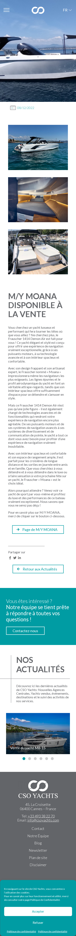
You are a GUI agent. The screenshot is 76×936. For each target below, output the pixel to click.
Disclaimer (38, 864)
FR (65, 10)
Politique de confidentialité (21, 931)
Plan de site (38, 857)
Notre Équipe (38, 836)
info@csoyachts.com (43, 820)
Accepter (38, 911)
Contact (38, 828)
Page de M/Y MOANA (39, 529)
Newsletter (38, 850)
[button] (24, 758)
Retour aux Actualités (40, 569)
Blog (38, 843)
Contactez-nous (25, 630)
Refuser (38, 922)
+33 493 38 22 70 (41, 816)
